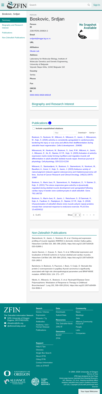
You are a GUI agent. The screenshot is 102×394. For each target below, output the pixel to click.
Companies (80, 333)
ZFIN (58, 338)
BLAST (59, 335)
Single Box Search (43, 353)
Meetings (80, 315)
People (79, 327)
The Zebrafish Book (64, 323)
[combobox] (59, 5)
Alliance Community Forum (84, 322)
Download (82, 133)
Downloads (60, 312)
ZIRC (58, 327)
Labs (78, 330)
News (78, 312)
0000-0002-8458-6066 (39, 95)
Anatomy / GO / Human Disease (42, 326)
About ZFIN (41, 356)
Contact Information (44, 362)
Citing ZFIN (41, 359)
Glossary (39, 350)
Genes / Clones (42, 312)
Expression (40, 315)
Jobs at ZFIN (41, 366)
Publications (41, 330)
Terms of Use (92, 374)
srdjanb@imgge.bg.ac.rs (40, 38)
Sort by (91, 133)
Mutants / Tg (41, 318)
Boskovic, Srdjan (11, 14)
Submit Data (61, 315)
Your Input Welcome (89, 391)
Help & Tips (41, 346)
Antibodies (40, 321)
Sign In (96, 5)
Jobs (78, 318)
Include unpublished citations (49, 128)
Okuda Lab (34, 51)
